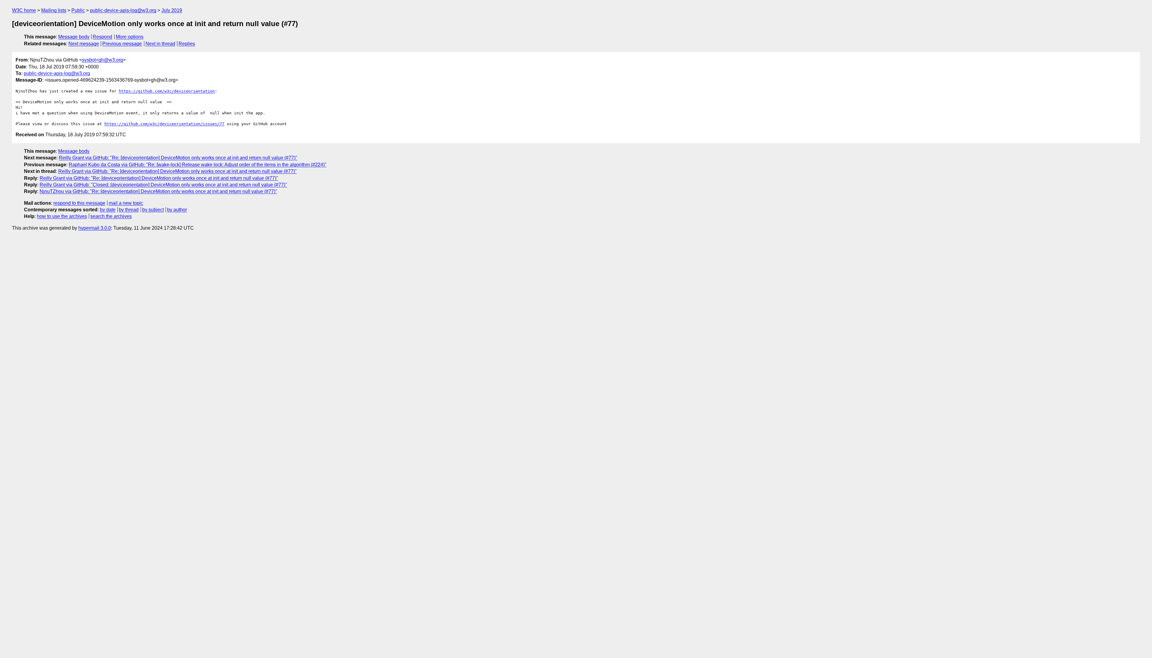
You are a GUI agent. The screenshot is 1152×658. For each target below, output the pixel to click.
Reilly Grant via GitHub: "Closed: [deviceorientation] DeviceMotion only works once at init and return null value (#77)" (163, 184)
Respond (102, 36)
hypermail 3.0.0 (94, 228)
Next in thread (160, 43)
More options (129, 36)
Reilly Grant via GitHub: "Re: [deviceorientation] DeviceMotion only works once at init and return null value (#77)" (178, 157)
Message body (73, 36)
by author (177, 209)
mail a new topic (126, 203)
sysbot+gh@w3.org (102, 59)
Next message (83, 43)
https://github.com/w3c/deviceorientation (167, 91)
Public (78, 10)
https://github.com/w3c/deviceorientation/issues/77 (164, 124)
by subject (153, 209)
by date (108, 209)
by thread (129, 209)
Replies (186, 43)
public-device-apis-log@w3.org (123, 10)
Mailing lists (53, 10)
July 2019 (171, 10)
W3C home (24, 10)
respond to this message (79, 203)
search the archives (111, 216)
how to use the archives (62, 216)
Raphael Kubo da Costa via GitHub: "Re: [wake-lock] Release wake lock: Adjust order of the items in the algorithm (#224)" (197, 164)
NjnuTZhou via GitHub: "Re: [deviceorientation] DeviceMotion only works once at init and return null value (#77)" (158, 191)
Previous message (122, 43)
